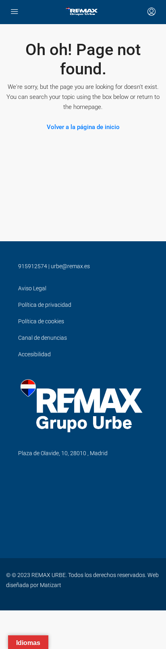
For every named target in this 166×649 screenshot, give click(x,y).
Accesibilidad (34, 354)
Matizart (50, 585)
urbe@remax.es (70, 266)
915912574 (32, 266)
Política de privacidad (44, 305)
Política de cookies (41, 321)
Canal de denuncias (42, 338)
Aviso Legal (32, 288)
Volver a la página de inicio (83, 127)
